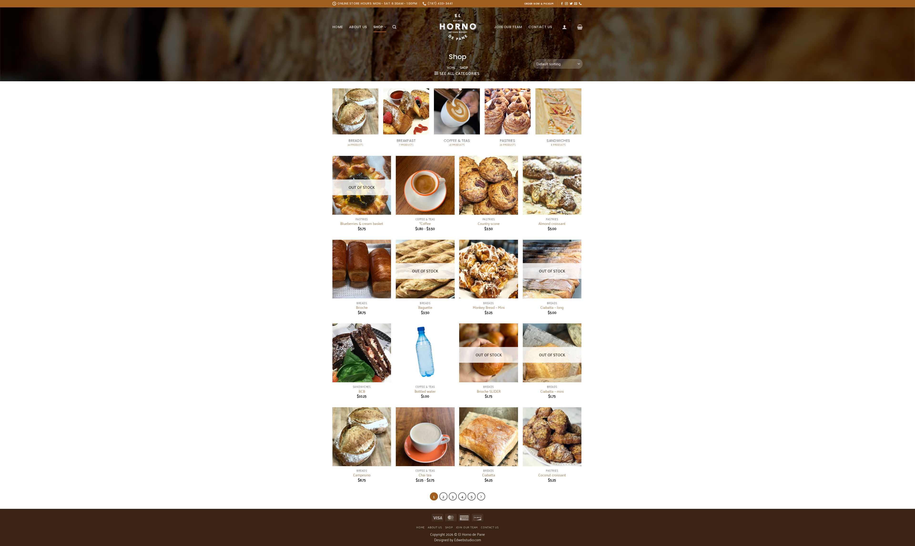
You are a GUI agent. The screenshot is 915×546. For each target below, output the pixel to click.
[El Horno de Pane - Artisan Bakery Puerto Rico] (457, 27)
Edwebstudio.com (467, 539)
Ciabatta (488, 475)
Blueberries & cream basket (361, 223)
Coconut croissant (552, 475)
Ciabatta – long (552, 307)
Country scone (489, 223)
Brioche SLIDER (489, 391)
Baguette (425, 307)
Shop (378, 27)
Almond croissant (552, 223)
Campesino (362, 475)
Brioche (362, 307)
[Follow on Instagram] (566, 3)
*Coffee (425, 223)
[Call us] (580, 3)
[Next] (481, 496)
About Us (358, 27)
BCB (362, 391)
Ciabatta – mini (552, 391)
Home (337, 27)
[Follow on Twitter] (571, 3)
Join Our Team (508, 27)
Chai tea (425, 475)
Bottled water (425, 391)
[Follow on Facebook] (561, 3)
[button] (394, 27)
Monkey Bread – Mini (489, 307)
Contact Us (540, 27)
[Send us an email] (575, 3)
